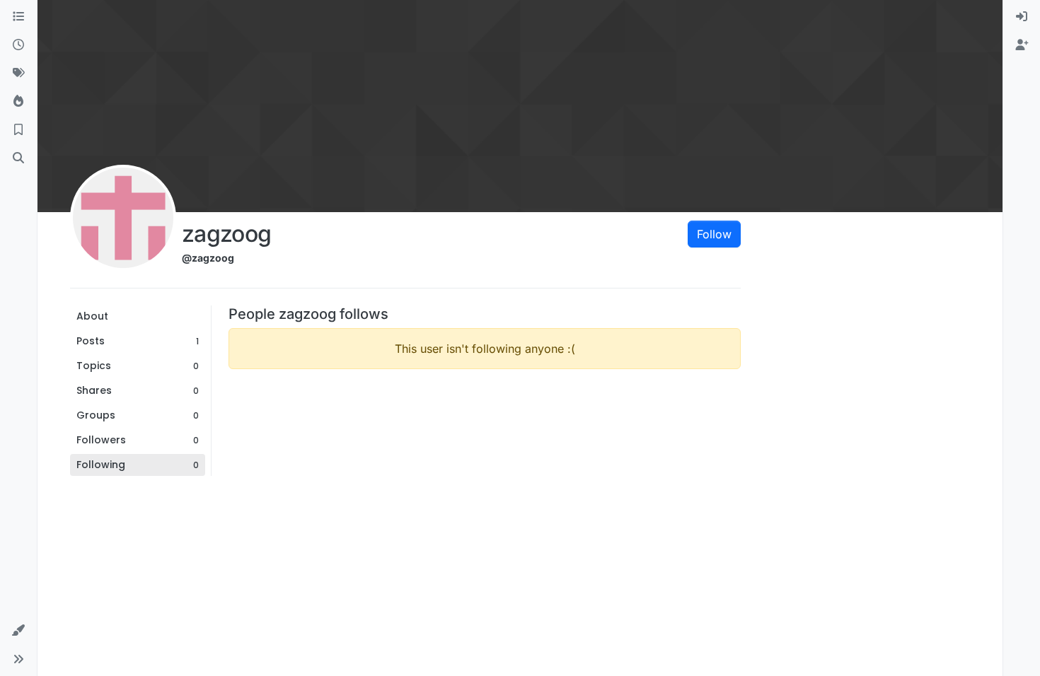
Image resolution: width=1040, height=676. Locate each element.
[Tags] (18, 73)
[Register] (1021, 45)
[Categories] (18, 17)
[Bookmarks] (18, 130)
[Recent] (18, 45)
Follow (714, 234)
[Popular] (18, 102)
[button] (18, 630)
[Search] (18, 158)
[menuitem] (1021, 17)
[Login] (1021, 17)
